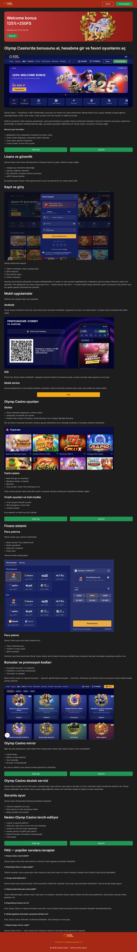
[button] (108, 4)
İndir (68, 395)
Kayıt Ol (101, 150)
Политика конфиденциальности (68, 942)
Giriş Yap (35, 150)
